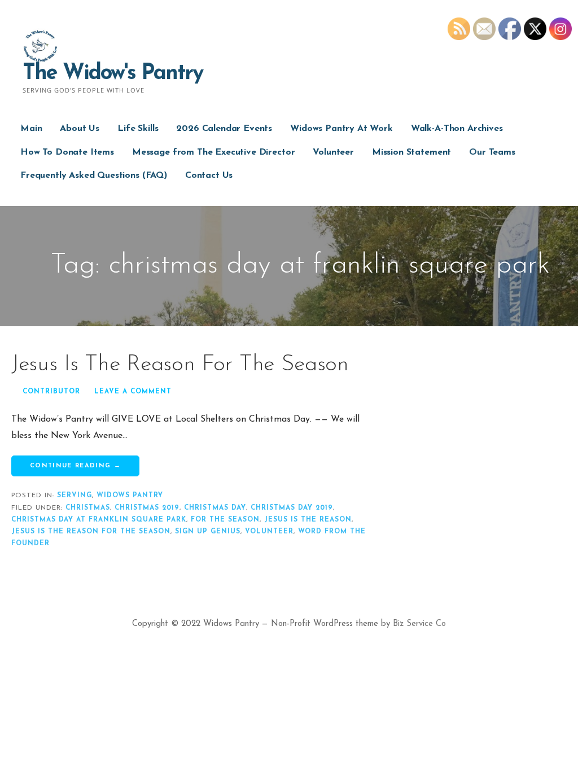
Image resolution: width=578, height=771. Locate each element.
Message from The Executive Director (213, 152)
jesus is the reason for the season (90, 531)
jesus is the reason (308, 519)
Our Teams (492, 152)
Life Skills (137, 128)
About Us (79, 128)
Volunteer (333, 152)
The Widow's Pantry (113, 74)
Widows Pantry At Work (341, 128)
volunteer (269, 531)
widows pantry (130, 495)
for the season (225, 519)
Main (31, 128)
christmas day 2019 (292, 508)
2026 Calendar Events (224, 128)
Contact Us (209, 175)
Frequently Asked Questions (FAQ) (93, 175)
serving (74, 495)
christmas (87, 508)
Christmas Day (215, 508)
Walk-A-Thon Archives (457, 128)
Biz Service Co (419, 624)
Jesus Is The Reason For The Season (180, 364)
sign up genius (207, 531)
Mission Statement (411, 152)
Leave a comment (133, 391)
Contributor (51, 391)
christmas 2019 (147, 508)
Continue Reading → (75, 466)
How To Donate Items (67, 152)
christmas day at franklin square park (98, 519)
